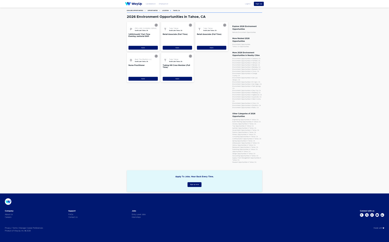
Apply (143, 47)
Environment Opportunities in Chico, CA (245, 103)
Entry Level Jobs (139, 214)
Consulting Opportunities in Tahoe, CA (245, 136)
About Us (9, 214)
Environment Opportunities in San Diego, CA (247, 84)
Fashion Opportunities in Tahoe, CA (244, 132)
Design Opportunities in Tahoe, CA (243, 153)
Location (165, 10)
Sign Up (259, 4)
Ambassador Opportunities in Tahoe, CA (245, 143)
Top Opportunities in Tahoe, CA (243, 126)
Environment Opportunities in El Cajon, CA (246, 82)
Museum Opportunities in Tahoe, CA (244, 162)
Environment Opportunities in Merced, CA (246, 65)
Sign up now (194, 184)
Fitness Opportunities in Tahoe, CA (243, 134)
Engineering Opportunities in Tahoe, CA (245, 119)
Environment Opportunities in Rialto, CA (245, 107)
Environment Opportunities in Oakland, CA (246, 58)
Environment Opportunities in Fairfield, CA (246, 61)
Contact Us (73, 217)
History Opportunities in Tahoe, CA (243, 145)
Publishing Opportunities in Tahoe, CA (245, 149)
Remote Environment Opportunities (244, 32)
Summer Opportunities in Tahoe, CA (244, 128)
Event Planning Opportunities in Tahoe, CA (246, 122)
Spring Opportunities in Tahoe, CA (243, 141)
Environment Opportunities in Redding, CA (246, 92)
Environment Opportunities (241, 44)
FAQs (70, 214)
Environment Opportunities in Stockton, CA (246, 105)
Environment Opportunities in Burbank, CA (246, 69)
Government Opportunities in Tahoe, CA (245, 130)
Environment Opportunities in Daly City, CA (246, 90)
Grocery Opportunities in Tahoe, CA (244, 124)
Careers (8, 217)
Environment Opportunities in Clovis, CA (245, 71)
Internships (136, 217)
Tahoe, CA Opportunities (240, 46)
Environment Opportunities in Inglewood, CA (247, 95)
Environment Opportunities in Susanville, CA (246, 97)
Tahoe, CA (176, 10)
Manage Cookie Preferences (31, 228)
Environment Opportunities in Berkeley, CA (246, 67)
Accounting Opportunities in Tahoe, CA (245, 156)
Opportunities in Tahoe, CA (241, 151)
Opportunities (153, 10)
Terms (15, 228)
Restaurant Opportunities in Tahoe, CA (245, 147)
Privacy (8, 228)
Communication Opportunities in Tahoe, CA (246, 139)
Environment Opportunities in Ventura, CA (246, 63)
